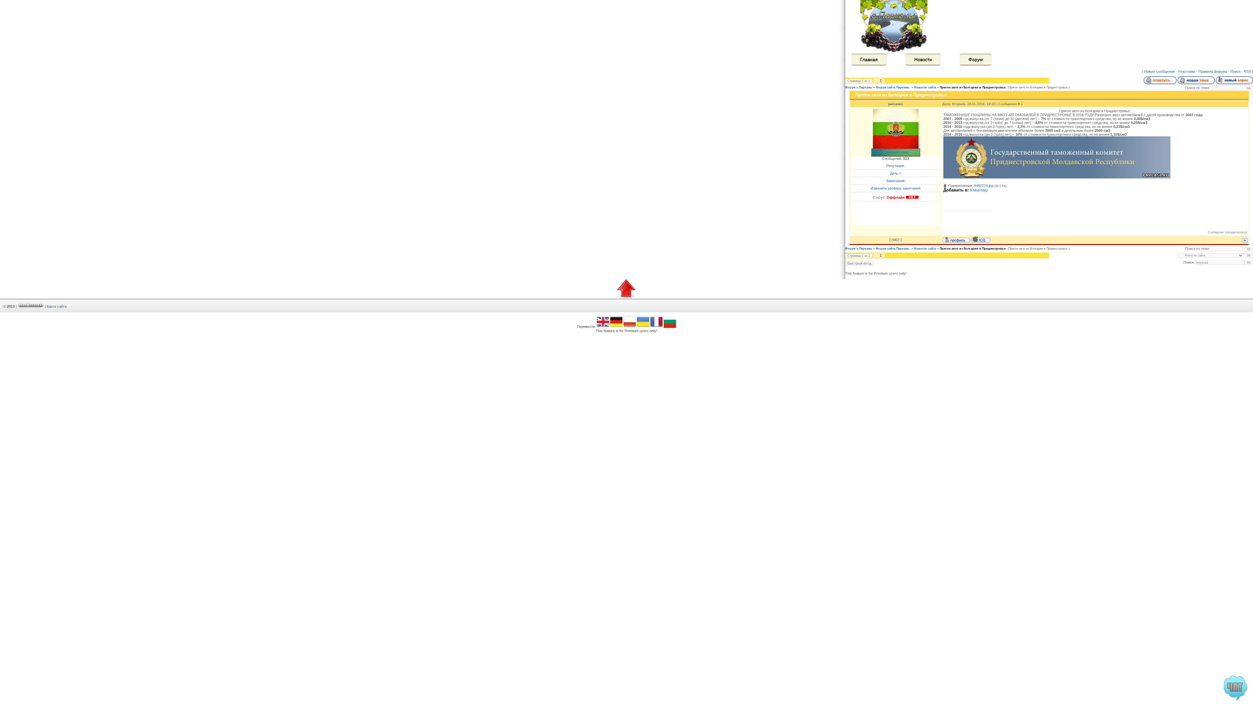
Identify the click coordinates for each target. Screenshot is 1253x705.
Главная (869, 59)
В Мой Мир (979, 190)
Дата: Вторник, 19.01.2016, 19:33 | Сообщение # (981, 104)
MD (895, 240)
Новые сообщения (1159, 71)
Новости (923, 59)
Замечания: (895, 181)
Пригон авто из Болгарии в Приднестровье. (973, 87)
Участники (1186, 71)
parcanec (895, 104)
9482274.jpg (983, 186)
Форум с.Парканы (858, 87)
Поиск (1235, 71)
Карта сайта (57, 306)
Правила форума (1213, 71)
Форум (975, 59)
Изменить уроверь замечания (895, 188)
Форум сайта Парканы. (893, 87)
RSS (1247, 71)
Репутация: (895, 166)
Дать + (895, 173)
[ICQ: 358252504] (980, 239)
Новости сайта (925, 87)
